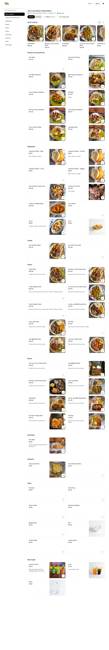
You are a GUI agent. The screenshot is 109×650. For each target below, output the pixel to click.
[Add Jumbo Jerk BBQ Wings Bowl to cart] (102, 409)
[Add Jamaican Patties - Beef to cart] (63, 163)
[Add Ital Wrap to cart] (102, 104)
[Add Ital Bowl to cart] (102, 427)
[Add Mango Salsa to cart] (63, 534)
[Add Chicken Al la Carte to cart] (102, 197)
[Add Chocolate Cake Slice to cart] (102, 475)
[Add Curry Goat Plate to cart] (63, 333)
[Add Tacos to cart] (63, 232)
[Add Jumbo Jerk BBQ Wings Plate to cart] (102, 316)
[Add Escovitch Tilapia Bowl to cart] (63, 427)
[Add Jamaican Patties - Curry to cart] (63, 180)
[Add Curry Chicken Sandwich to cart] (63, 104)
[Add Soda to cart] (102, 576)
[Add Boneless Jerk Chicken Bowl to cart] (63, 392)
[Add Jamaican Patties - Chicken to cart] (102, 163)
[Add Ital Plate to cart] (102, 333)
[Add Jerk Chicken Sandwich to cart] (102, 121)
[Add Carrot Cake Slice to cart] (63, 475)
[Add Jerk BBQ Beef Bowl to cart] (102, 375)
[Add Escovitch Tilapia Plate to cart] (102, 350)
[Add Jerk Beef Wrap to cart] (102, 138)
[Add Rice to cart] (102, 534)
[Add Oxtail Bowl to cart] (76, 39)
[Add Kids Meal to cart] (63, 451)
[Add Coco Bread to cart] (102, 215)
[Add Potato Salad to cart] (63, 517)
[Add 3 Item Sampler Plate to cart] (63, 316)
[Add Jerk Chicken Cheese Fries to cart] (63, 197)
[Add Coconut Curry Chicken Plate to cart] (93, 39)
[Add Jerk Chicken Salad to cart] (63, 257)
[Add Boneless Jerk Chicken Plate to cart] (58, 39)
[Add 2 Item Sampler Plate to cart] (63, 298)
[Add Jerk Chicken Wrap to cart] (102, 69)
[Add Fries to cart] (102, 232)
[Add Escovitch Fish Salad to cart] (102, 257)
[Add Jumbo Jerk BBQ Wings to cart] (63, 215)
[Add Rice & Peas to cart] (102, 499)
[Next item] (103, 22)
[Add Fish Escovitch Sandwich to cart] (63, 121)
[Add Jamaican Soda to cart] (63, 576)
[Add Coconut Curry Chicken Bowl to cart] (63, 375)
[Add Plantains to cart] (63, 499)
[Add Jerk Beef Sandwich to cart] (63, 86)
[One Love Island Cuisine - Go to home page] (6, 3)
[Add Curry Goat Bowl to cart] (102, 392)
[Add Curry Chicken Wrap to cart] (63, 138)
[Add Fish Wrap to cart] (63, 69)
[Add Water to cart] (63, 593)
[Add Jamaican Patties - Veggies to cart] (102, 180)
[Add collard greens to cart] (102, 552)
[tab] (31, 16)
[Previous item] (99, 22)
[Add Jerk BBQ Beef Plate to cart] (63, 350)
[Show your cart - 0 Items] (103, 3)
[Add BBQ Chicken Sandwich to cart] (102, 86)
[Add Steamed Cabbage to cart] (102, 517)
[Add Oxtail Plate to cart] (41, 39)
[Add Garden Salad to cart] (63, 552)
